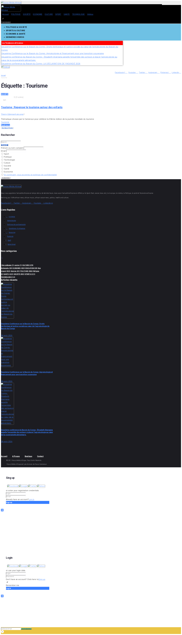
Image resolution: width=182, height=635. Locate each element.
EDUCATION (31, 268)
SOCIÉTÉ (4, 94)
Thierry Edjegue (8, 114)
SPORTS (30, 274)
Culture (6, 163)
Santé (6, 169)
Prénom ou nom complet (12, 148)
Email (3, 151)
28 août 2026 (6, 335)
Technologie (9, 160)
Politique (7, 157)
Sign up (42, 579)
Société (7, 166)
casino (18, 265)
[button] (13, 486)
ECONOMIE (19, 268)
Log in (31, 499)
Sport (6, 154)
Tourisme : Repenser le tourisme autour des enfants (32, 107)
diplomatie (6, 268)
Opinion (15, 271)
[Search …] (3, 18)
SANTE (8, 274)
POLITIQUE (26, 271)
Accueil (3, 75)
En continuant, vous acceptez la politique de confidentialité (30, 175)
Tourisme (5, 122)
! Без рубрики (7, 265)
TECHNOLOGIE (8, 277)
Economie (8, 172)
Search (4, 145)
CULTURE (27, 265)
